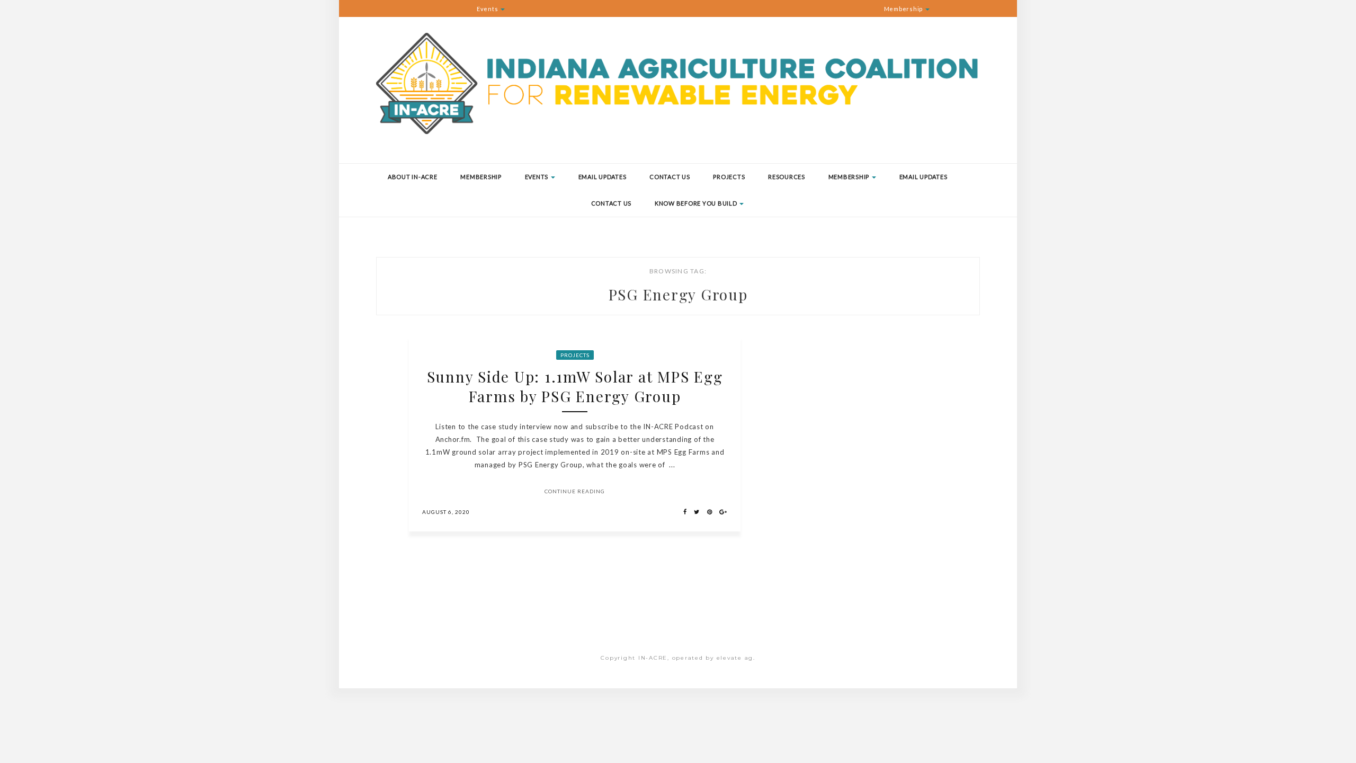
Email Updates (602, 176)
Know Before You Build (697, 203)
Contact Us (669, 176)
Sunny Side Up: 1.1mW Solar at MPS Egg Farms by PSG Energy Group (575, 386)
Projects (729, 176)
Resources (786, 176)
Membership (904, 8)
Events (488, 8)
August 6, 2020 (446, 512)
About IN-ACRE (413, 176)
